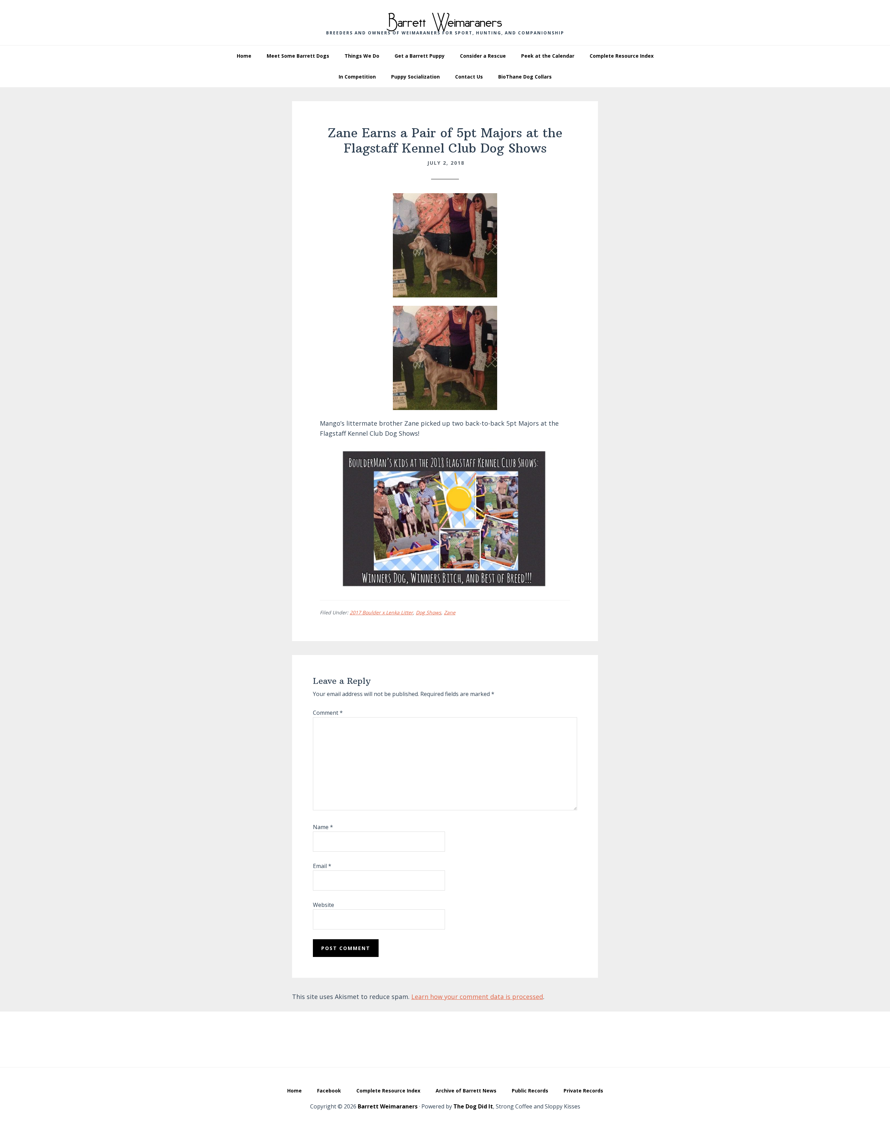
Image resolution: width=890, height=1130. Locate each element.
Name (323, 827)
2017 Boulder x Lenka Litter (381, 612)
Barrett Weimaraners (445, 17)
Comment (328, 713)
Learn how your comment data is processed (477, 996)
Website (323, 905)
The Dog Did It (473, 1106)
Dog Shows (428, 612)
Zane (449, 612)
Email (322, 866)
